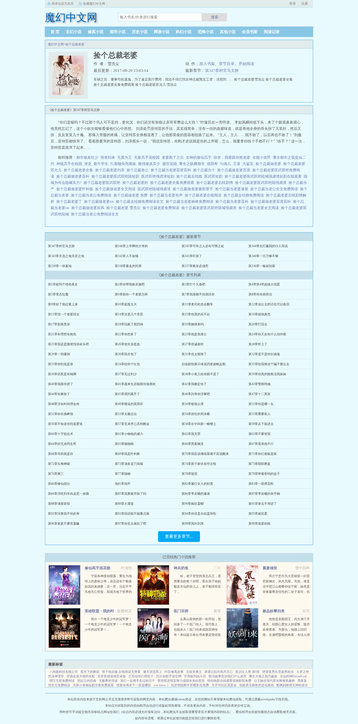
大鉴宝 (247, 164)
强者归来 (107, 157)
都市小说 (118, 32)
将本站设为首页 (63, 4)
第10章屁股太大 (126, 304)
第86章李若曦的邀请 (196, 494)
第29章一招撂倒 (59, 354)
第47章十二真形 (259, 394)
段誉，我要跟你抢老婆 (232, 157)
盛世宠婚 (169, 164)
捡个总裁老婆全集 (79, 170)
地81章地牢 (123, 484)
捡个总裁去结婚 (190, 176)
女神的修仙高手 (198, 157)
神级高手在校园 (69, 164)
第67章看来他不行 (261, 444)
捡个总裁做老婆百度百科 (272, 202)
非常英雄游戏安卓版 (111, 676)
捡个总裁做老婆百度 (234, 170)
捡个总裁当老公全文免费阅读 (275, 189)
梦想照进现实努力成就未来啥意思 (181, 681)
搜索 (214, 17)
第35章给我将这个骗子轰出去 (268, 364)
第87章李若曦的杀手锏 (264, 494)
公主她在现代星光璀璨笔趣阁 (274, 681)
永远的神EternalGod (293, 676)
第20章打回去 (257, 324)
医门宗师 (181, 611)
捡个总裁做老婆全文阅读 (116, 189)
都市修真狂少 (87, 157)
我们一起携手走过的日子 (137, 681)
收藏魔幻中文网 (94, 4)
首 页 (55, 32)
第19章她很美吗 (193, 324)
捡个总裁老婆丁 (70, 202)
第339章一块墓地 (60, 266)
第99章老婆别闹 (259, 523)
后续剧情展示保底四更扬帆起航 (204, 364)
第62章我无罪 (191, 434)
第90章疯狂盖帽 (193, 503)
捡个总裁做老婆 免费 (131, 195)
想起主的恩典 (86, 681)
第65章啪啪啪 (124, 444)
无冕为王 (124, 157)
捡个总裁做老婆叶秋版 (75, 189)
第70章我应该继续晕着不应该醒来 (205, 454)
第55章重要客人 (259, 414)
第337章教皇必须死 (195, 266)
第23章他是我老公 (194, 334)
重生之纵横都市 (192, 164)
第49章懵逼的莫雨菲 (129, 404)
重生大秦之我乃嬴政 (263, 676)
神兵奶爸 (181, 568)
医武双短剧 (214, 176)
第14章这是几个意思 (129, 314)
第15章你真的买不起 (196, 314)
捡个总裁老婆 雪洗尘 (124, 208)
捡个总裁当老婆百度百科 (172, 170)
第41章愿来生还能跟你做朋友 (135, 384)
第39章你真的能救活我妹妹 (267, 374)
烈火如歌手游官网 (168, 676)
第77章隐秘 (123, 474)
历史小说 (140, 32)
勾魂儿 (225, 164)
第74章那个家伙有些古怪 (199, 464)
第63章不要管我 (259, 434)
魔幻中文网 (56, 44)
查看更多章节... (179, 536)
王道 (236, 164)
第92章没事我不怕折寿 (63, 513)
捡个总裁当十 (205, 170)
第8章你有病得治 (260, 294)
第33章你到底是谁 (60, 364)
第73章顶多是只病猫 (129, 464)
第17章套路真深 (59, 324)
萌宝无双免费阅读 (62, 681)
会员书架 (250, 32)
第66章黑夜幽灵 (193, 444)
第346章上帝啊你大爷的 (131, 246)
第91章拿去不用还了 (262, 503)
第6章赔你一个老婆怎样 (131, 294)
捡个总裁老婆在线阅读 (204, 195)
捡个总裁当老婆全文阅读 (259, 208)
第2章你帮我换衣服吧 (130, 284)
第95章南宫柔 (257, 513)
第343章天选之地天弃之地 (66, 256)
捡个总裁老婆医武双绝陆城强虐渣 (209, 208)
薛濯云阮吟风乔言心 (218, 672)
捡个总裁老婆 (75, 44)
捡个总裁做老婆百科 (73, 176)
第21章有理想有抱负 (62, 334)
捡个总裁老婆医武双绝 (103, 183)
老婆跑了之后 (173, 157)
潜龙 (87, 164)
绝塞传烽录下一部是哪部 (133, 685)
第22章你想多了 (126, 334)
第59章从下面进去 (261, 424)
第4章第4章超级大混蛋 (264, 284)
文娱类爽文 (194, 672)
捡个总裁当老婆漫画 (232, 189)
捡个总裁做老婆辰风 (88, 208)
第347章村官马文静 (222, 70)
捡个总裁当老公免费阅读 (92, 195)
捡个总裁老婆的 (136, 183)
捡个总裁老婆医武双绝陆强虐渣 (262, 183)
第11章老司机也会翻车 (197, 304)
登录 (292, 4)
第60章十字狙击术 (60, 434)
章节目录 (227, 64)
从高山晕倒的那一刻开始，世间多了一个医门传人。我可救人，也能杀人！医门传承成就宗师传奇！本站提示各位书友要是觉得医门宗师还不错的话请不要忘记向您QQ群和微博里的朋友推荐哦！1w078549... (197, 634)
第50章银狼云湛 (193, 404)
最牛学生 (101, 164)
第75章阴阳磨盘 (259, 464)
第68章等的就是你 (60, 454)
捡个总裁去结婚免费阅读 (245, 195)
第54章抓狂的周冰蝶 (196, 414)
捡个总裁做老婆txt (100, 202)
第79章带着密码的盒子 (264, 474)
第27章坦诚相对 (193, 344)
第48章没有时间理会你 (63, 404)
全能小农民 (261, 157)
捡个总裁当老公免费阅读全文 (96, 214)
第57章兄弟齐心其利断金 (132, 424)
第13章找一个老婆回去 (63, 314)
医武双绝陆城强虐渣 (155, 189)
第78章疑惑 (189, 474)
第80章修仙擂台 (59, 484)
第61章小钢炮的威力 (129, 434)
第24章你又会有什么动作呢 (267, 334)
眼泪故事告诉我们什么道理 (227, 676)
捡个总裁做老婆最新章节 (194, 189)
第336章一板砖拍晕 (261, 266)
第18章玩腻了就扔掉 (129, 324)
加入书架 (207, 64)
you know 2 (161, 685)
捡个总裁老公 (139, 170)
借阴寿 (212, 164)
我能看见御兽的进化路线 (256, 685)
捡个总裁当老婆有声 (167, 195)
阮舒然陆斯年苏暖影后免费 (190, 685)
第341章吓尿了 (192, 256)
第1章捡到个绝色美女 (63, 284)
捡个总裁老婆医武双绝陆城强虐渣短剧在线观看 (264, 176)
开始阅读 (246, 64)
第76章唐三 (56, 474)
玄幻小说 (74, 32)
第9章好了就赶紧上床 (63, 304)
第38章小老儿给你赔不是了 (200, 374)
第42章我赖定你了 (194, 384)
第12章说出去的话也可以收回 (268, 304)
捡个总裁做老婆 (269, 164)
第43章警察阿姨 (259, 384)
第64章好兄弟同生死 (62, 444)
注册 (304, 4)
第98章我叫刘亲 (193, 523)
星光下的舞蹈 (89, 672)
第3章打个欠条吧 (193, 284)
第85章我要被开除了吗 (130, 494)
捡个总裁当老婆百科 (233, 202)
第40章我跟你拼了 (60, 384)
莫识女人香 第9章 (247, 672)
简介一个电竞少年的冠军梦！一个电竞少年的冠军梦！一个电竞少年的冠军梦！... (108, 624)
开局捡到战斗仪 (195, 676)
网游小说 (162, 32)
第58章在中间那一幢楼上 (199, 424)
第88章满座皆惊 (59, 503)
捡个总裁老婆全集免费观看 (173, 183)
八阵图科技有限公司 (64, 672)
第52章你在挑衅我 (60, 414)
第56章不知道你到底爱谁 (65, 424)
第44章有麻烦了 (59, 394)
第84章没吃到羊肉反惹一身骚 (68, 494)
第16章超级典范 (259, 314)
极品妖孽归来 (274, 611)
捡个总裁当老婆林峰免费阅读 (190, 202)
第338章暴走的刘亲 (128, 266)
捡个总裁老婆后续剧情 (215, 183)
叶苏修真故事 (174, 672)
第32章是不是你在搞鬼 (264, 354)
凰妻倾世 (270, 568)
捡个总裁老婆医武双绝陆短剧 (116, 176)
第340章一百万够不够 (263, 256)
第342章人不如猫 (126, 256)
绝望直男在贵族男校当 (278, 672)
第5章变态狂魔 (58, 294)
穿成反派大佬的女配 (81, 676)
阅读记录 (272, 32)
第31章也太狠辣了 (194, 354)
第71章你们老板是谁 (262, 454)
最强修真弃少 (149, 164)
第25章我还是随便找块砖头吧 (68, 344)
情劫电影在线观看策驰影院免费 (229, 681)
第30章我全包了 (126, 354)
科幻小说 (184, 32)
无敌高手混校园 (147, 157)
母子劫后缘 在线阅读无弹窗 (121, 672)
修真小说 (96, 32)
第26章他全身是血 (127, 344)
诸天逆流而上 (152, 672)
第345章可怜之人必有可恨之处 (203, 246)
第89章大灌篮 (124, 503)
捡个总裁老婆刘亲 (111, 170)
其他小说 (228, 32)
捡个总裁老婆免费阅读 (162, 208)
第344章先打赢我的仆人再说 (268, 246)
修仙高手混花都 (97, 568)
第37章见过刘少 (126, 374)
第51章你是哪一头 (261, 404)
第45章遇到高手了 (127, 394)
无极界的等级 (108, 681)
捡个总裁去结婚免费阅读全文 (141, 202)
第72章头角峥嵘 (59, 464)
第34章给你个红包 (127, 364)
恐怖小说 (206, 32)
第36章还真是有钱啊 (62, 374)
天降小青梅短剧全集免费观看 (93, 685)
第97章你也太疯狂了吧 (130, 523)
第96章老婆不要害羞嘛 (63, 523)
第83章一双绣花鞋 (261, 484)
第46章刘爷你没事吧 (196, 394)
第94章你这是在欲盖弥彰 (199, 513)
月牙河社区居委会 (224, 685)
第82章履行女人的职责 (197, 484)
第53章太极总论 (126, 414)
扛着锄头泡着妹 (123, 164)
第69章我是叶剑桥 (127, 454)
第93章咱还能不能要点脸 (132, 513)
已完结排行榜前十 (141, 676)
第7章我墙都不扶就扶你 (198, 294)
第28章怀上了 (257, 344)
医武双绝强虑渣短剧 (158, 176)
